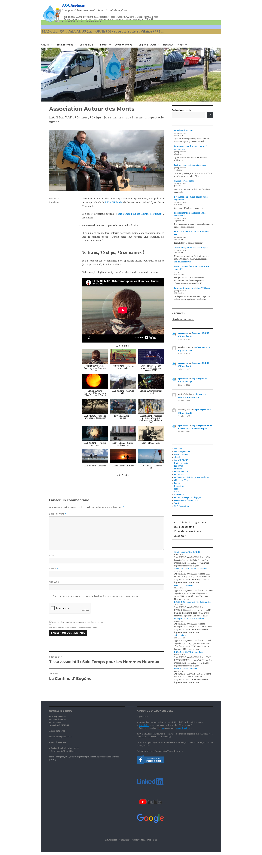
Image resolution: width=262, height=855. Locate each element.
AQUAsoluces (73, 5)
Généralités (179, 486)
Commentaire (57, 514)
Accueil (45, 44)
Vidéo (180, 44)
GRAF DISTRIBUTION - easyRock (188, 652)
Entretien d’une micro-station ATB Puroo (192, 288)
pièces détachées (183, 728)
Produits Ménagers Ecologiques (188, 497)
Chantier (178, 457)
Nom (52, 555)
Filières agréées (181, 480)
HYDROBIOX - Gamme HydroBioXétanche (192, 602)
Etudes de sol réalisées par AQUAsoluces (191, 477)
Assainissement (64, 44)
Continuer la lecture (182, 262)
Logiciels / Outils (147, 44)
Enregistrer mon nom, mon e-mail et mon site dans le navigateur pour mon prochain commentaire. (96, 596)
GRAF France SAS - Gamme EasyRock (190, 569)
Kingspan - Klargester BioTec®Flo (189, 619)
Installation (144, 725)
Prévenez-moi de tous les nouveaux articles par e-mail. (73, 628)
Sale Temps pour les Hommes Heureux (139, 213)
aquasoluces (183, 333)
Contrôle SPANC (181, 460)
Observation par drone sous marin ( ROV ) (192, 247)
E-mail (53, 569)
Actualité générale (182, 451)
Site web (54, 582)
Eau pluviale (179, 466)
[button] (125, 346)
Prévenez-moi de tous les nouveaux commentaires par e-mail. (76, 622)
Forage (104, 44)
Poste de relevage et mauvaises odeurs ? (191, 165)
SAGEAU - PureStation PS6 (185, 669)
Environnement (123, 44)
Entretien (178, 469)
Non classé (54, 202)
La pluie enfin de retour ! (184, 130)
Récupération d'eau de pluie (186, 500)
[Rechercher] (210, 115)
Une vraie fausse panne (184, 181)
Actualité (178, 449)
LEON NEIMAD (113, 202)
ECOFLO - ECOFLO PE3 (183, 585)
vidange (160, 728)
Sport (176, 503)
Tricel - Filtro (180, 635)
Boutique (168, 44)
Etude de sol (179, 474)
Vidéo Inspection (181, 506)
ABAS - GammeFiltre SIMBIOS (187, 552)
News (176, 492)
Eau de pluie (86, 44)
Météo (177, 489)
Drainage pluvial (181, 463)
